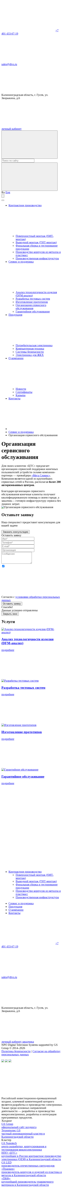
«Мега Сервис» (40, 475)
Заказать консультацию (15, 532)
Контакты (14, 398)
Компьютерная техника (30, 348)
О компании (16, 909)
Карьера (20, 395)
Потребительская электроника (34, 345)
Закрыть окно (10, 614)
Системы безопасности (30, 351)
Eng (8, 192)
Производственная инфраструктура (37, 258)
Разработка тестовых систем (33, 298)
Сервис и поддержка (21, 903)
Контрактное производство (25, 871)
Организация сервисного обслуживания (31, 307)
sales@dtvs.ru (9, 64)
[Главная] (35, 428)
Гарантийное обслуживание (33, 311)
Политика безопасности (16, 1051)
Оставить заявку (12, 603)
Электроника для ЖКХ (30, 355)
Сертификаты (24, 392)
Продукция (15, 906)
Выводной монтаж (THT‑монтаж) (36, 242)
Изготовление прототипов (32, 301)
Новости (21, 388)
